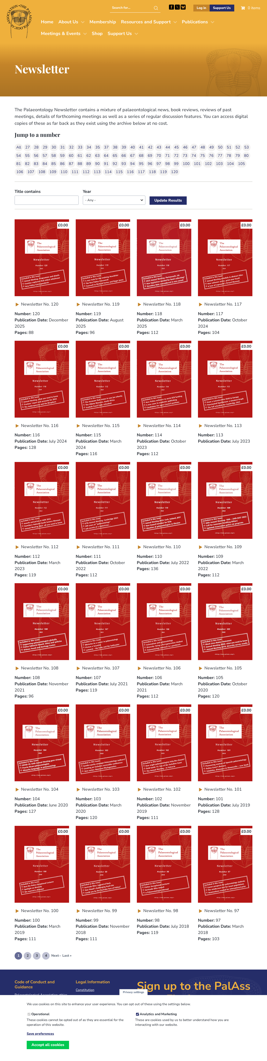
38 (115, 147)
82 (27, 163)
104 (230, 163)
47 (194, 147)
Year (87, 191)
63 (97, 155)
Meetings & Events (61, 33)
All (18, 147)
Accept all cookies (47, 1044)
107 (30, 171)
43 (159, 147)
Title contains (28, 191)
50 (220, 147)
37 (106, 147)
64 (106, 155)
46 (185, 147)
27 (27, 147)
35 (97, 147)
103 (219, 163)
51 (229, 147)
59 (62, 155)
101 (197, 163)
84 (45, 163)
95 (141, 163)
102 (208, 163)
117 (141, 171)
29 (45, 147)
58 (53, 155)
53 (246, 147)
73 (185, 155)
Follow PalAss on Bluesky (183, 7)
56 (36, 155)
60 (71, 155)
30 (54, 147)
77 (220, 155)
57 (45, 155)
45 (176, 147)
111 (75, 171)
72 (176, 155)
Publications (195, 22)
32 (71, 147)
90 (97, 163)
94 (132, 163)
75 (202, 155)
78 (229, 155)
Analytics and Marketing (158, 1014)
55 (27, 155)
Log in (201, 8)
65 (115, 155)
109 (52, 171)
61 (80, 155)
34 (89, 147)
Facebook (171, 7)
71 (167, 155)
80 (246, 155)
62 (88, 155)
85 (53, 163)
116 (130, 171)
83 (36, 163)
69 (150, 155)
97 (158, 163)
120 (174, 171)
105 (241, 163)
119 (163, 171)
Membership (102, 22)
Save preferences (40, 1034)
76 (211, 155)
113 (97, 171)
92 (115, 163)
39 (124, 147)
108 (41, 171)
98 (167, 163)
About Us (68, 22)
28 (36, 147)
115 (119, 171)
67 (132, 155)
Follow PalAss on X (177, 7)
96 (150, 163)
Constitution (85, 990)
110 (63, 171)
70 (158, 155)
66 (123, 155)
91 (106, 163)
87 (71, 163)
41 (141, 147)
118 (152, 171)
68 (141, 155)
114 (108, 171)
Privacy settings (133, 992)
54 (18, 155)
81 (18, 163)
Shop (97, 33)
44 (167, 147)
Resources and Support (146, 22)
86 (62, 163)
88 (80, 163)
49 (211, 147)
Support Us (222, 8)
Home (47, 22)
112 (86, 171)
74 (193, 155)
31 (62, 147)
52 (238, 147)
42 (150, 147)
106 (19, 171)
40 (132, 147)
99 (176, 163)
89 (88, 163)
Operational (40, 1014)
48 (202, 147)
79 (237, 155)
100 (186, 163)
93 (123, 163)
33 (80, 147)
